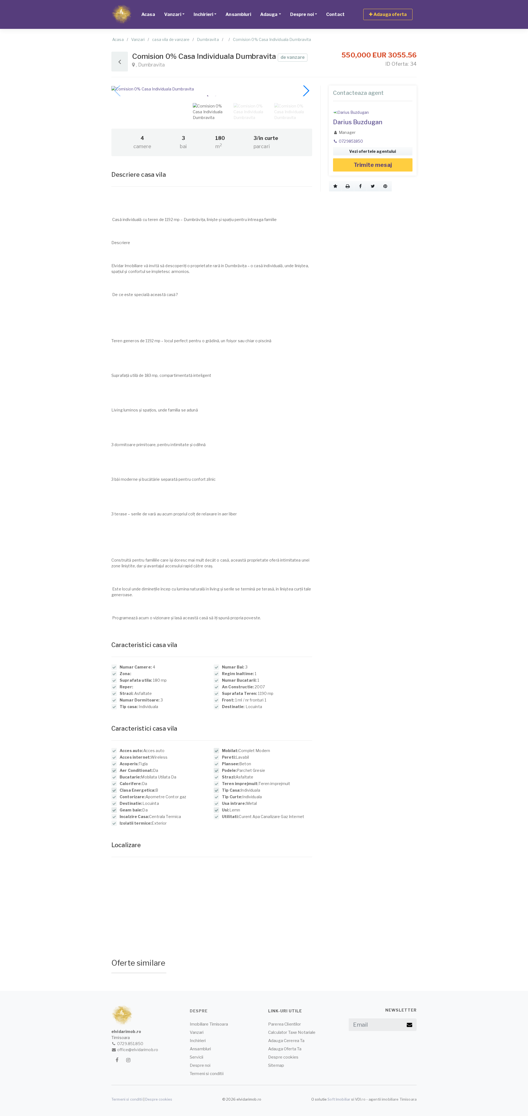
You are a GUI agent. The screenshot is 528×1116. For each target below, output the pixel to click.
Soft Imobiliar (339, 1099)
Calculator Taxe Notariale (292, 1032)
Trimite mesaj (373, 165)
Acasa (148, 14)
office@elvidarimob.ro (137, 1049)
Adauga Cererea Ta (286, 1040)
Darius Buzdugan (357, 122)
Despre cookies (283, 1057)
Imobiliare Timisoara (209, 1024)
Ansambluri (238, 14)
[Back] (119, 61)
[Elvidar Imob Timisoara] (121, 14)
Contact (335, 14)
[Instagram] (128, 1060)
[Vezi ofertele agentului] (373, 112)
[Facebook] (117, 1060)
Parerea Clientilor (284, 1024)
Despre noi (200, 1065)
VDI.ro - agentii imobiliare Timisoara (386, 1099)
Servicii (196, 1057)
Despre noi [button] (302, 14)
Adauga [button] (269, 14)
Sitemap (276, 1065)
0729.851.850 (129, 1043)
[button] (335, 186)
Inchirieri (198, 1040)
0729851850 (350, 141)
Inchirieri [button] (203, 14)
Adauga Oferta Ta (284, 1048)
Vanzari (197, 1032)
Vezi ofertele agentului (372, 151)
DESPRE (199, 1011)
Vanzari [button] (172, 14)
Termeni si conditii (207, 1073)
